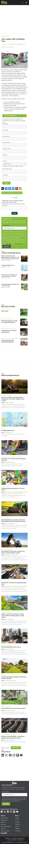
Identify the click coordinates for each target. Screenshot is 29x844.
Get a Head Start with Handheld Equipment (7, 341)
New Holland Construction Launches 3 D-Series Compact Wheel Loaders (13, 551)
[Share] (6, 188)
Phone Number (6, 142)
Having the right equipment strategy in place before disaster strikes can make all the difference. (14, 712)
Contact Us (7, 838)
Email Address (6, 136)
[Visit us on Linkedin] (2, 755)
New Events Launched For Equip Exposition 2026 (14, 583)
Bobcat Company (9, 402)
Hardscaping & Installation (8, 328)
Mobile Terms (8, 243)
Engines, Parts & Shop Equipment (9, 338)
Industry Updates (6, 309)
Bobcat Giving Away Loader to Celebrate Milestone (9, 321)
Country (4, 161)
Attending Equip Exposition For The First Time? (10, 285)
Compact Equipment (6, 549)
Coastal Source (8, 432)
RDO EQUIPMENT (8, 619)
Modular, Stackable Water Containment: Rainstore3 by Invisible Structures (13, 737)
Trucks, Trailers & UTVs (7, 318)
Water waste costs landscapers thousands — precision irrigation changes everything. (12, 464)
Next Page (16, 747)
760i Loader (4, 311)
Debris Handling (5, 706)
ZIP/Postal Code (6, 168)
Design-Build (5, 36)
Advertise (13, 838)
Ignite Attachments (9, 523)
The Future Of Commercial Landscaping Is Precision (9, 275)
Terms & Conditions (12, 840)
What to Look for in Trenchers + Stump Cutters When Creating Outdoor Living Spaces (12, 615)
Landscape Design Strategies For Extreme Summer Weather (13, 677)
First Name (5, 123)
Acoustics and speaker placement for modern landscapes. (13, 435)
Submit (6, 183)
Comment (5, 175)
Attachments (5, 518)
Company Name (6, 148)
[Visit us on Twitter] (6, 755)
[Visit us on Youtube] (21, 755)
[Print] (2, 188)
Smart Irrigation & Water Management (11, 457)
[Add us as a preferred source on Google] (20, 188)
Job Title (5, 154)
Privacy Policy (18, 243)
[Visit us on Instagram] (14, 755)
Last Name (5, 130)
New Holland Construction (11, 555)
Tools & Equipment (6, 395)
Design (3, 428)
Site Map (21, 840)
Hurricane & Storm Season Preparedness (13, 708)
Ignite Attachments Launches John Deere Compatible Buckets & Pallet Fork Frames (13, 520)
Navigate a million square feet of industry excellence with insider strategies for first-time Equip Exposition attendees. (13, 495)
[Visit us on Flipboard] (17, 755)
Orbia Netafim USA (9, 462)
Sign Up (6, 246)
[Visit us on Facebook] (10, 755)
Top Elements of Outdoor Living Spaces (8, 331)
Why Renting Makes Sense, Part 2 (11, 647)
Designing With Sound (7, 265)
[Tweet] (13, 188)
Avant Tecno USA (9, 47)
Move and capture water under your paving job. (13, 741)
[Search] (22, 2)
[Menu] (26, 2)
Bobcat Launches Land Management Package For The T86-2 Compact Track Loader (10, 257)
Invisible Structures (9, 740)
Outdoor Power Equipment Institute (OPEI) (15, 492)
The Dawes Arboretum (10, 680)
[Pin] (16, 188)
